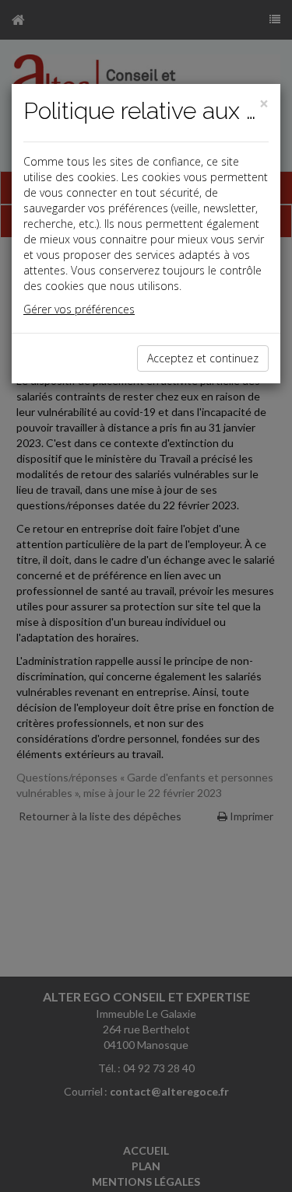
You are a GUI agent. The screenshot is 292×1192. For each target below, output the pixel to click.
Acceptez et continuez (203, 358)
